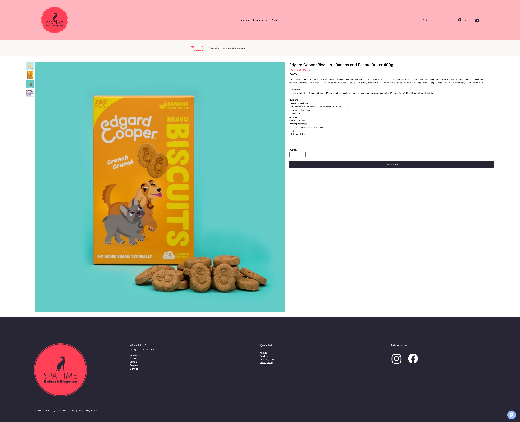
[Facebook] (413, 358)
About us (264, 353)
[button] (425, 20)
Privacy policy (266, 362)
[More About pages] (279, 20)
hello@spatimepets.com (142, 349)
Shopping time (267, 359)
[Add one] (303, 154)
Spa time (264, 356)
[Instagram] (396, 358)
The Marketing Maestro (88, 410)
